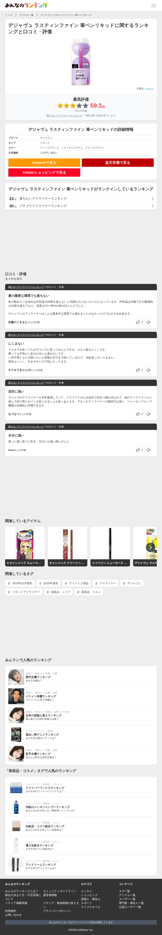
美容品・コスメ (91, 592)
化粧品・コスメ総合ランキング (45, 826)
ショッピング (33, 784)
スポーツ (86, 903)
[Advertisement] (81, 240)
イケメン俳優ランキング (41, 696)
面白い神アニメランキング (42, 734)
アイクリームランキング (41, 864)
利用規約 (10, 910)
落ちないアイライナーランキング (64, 115)
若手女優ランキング (38, 753)
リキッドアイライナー (25, 592)
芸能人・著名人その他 (57, 711)
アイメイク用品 (78, 583)
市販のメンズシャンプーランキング (48, 807)
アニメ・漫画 (45, 731)
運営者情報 (50, 895)
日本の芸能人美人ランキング (44, 715)
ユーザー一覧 (127, 899)
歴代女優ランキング (38, 677)
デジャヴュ (133, 583)
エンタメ (30, 731)
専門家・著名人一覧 (131, 903)
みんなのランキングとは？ (21, 891)
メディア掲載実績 (16, 903)
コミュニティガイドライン (59, 891)
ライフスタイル (90, 906)
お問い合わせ (13, 914)
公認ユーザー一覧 (130, 906)
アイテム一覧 (26, 15)
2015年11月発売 (21, 583)
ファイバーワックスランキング (45, 787)
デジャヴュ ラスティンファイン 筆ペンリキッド (66, 15)
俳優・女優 (51, 673)
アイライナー (107, 583)
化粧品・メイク (60, 592)
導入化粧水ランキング (39, 845)
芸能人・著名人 (34, 673)
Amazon (149, 88)
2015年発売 (50, 583)
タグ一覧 (124, 891)
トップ (8, 15)
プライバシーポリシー (57, 910)
